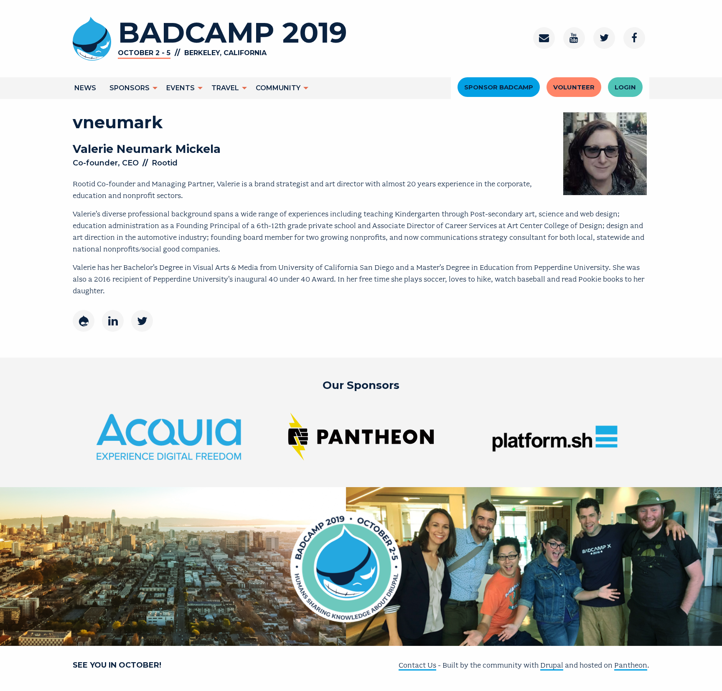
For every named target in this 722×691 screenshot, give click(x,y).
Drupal (551, 665)
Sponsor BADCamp (498, 87)
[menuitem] (85, 88)
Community (278, 88)
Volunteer (574, 87)
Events (180, 88)
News (85, 88)
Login (625, 87)
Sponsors (129, 88)
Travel (225, 88)
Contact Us (417, 665)
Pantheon (630, 665)
